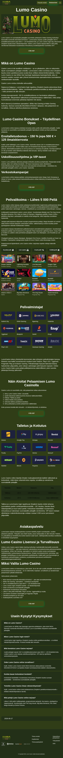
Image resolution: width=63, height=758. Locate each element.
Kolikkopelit (53, 250)
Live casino (22, 250)
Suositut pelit (7, 250)
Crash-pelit (37, 250)
